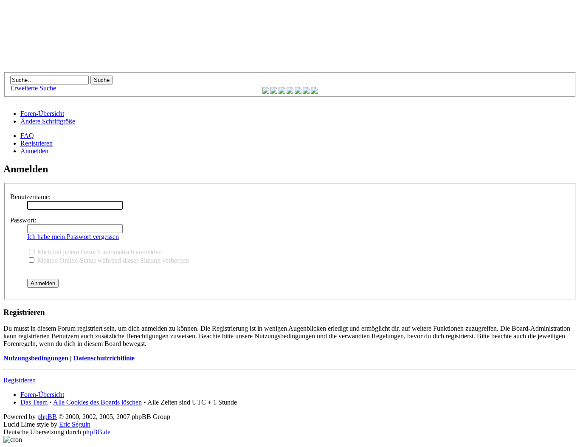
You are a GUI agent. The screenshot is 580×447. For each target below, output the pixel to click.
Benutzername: (30, 196)
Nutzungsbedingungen (35, 358)
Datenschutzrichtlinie (104, 358)
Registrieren (36, 143)
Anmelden (34, 151)
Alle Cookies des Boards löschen (97, 402)
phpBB (47, 416)
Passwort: (23, 220)
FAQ (27, 135)
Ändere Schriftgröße (47, 121)
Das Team (34, 402)
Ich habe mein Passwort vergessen (73, 236)
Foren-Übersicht (42, 113)
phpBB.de (96, 432)
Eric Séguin (74, 424)
